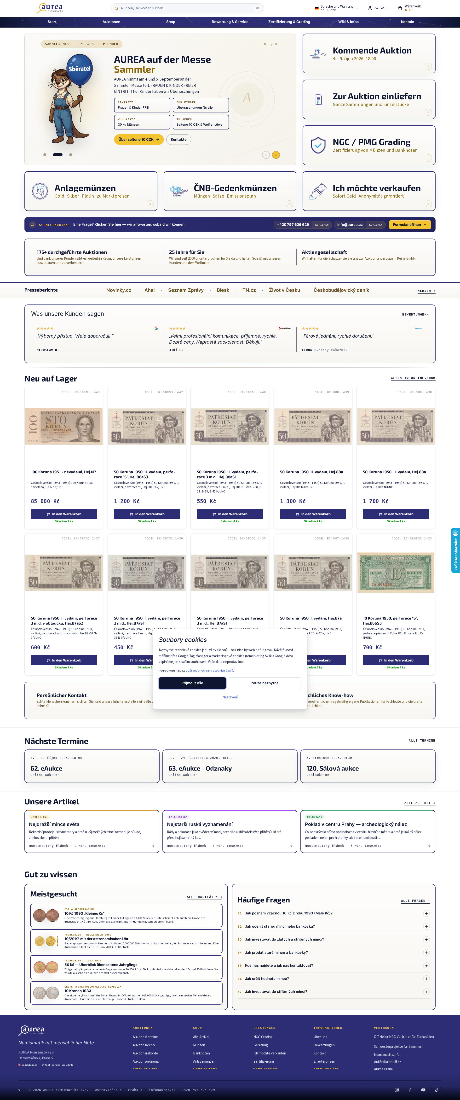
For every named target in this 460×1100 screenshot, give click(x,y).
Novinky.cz (118, 290)
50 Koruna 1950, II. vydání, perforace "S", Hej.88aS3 (145, 474)
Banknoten (201, 1053)
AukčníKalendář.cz (387, 1062)
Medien (426, 291)
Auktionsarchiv (144, 1045)
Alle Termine (422, 740)
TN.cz (249, 290)
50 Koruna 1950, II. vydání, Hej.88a (311, 471)
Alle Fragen (415, 900)
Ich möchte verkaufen (269, 1053)
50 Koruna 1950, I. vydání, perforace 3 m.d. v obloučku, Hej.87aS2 (64, 620)
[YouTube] (423, 1090)
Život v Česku (284, 290)
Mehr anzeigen (146, 1068)
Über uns (320, 1037)
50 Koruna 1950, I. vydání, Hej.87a (310, 618)
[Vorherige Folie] (266, 155)
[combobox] (186, 8)
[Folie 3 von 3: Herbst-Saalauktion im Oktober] (70, 154)
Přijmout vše (192, 683)
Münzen (199, 1045)
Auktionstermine (145, 1037)
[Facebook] (410, 1090)
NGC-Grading (263, 1037)
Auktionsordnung (146, 1061)
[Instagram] (397, 1090)
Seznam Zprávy (186, 290)
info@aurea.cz (350, 224)
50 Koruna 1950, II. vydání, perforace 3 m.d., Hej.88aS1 (228, 474)
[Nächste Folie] (276, 155)
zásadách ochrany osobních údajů (210, 670)
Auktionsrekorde (145, 1053)
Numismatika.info (387, 1054)
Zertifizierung (263, 1061)
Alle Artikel (420, 803)
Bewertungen (415, 314)
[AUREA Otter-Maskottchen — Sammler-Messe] (71, 99)
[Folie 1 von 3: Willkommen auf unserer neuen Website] (44, 154)
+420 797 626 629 (293, 224)
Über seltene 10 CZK (139, 139)
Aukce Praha (383, 1069)
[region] (229, 531)
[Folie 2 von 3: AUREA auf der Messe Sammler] (58, 154)
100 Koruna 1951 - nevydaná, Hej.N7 (63, 471)
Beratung (260, 1045)
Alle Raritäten (204, 897)
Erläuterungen (324, 1061)
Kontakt (320, 1053)
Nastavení (230, 697)
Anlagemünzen (204, 1061)
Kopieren (322, 224)
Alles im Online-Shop (413, 378)
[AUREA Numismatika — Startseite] (50, 8)
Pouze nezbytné (265, 683)
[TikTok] (436, 1090)
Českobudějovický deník (341, 290)
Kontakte (179, 139)
